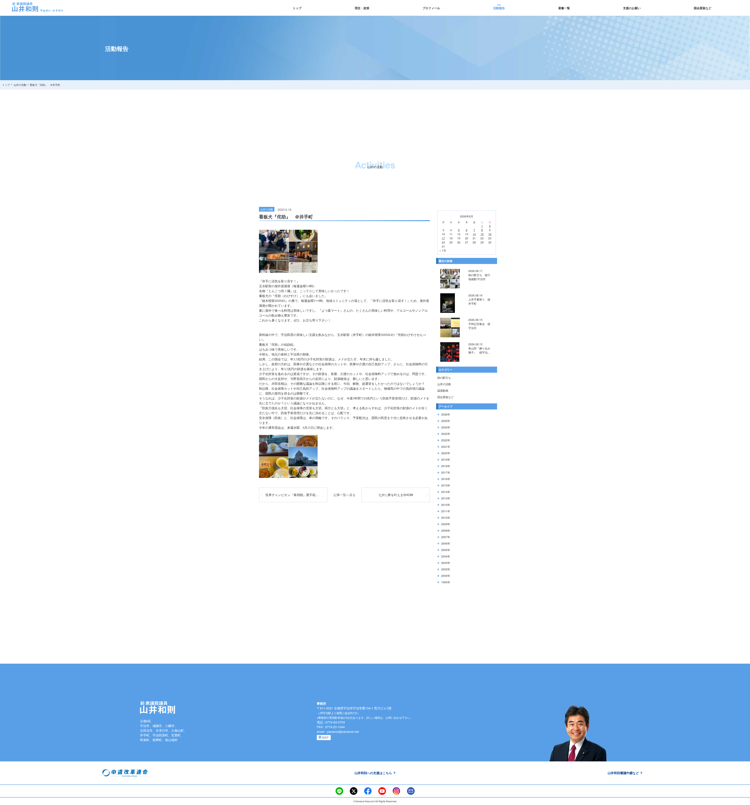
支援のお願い (632, 8)
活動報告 (499, 8)
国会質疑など (702, 8)
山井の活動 (444, 384)
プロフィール (431, 8)
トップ (297, 8)
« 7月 (442, 250)
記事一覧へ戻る (344, 495)
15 (482, 234)
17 (443, 238)
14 (474, 234)
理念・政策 (362, 8)
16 (489, 234)
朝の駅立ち (444, 378)
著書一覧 (564, 8)
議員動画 (442, 390)
